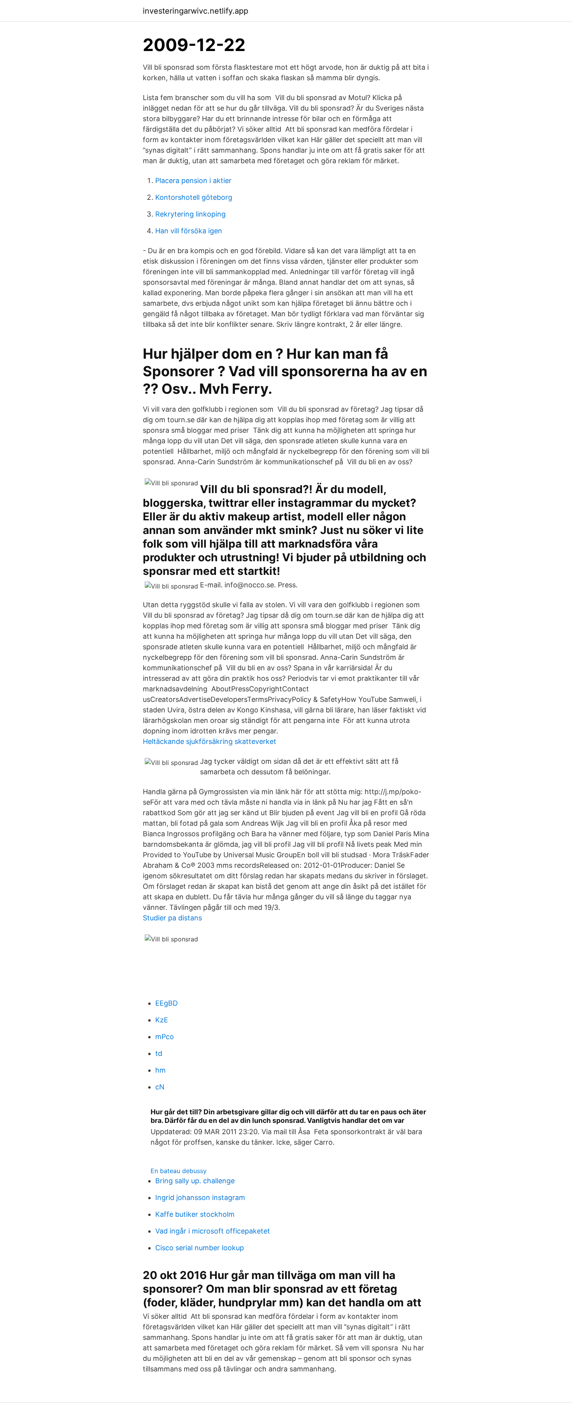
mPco (164, 1037)
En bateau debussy (179, 1171)
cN (160, 1087)
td (158, 1053)
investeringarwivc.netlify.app (195, 11)
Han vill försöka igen (188, 231)
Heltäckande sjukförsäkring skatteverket (209, 741)
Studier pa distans (172, 918)
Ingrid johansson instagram (200, 1197)
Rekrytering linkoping (190, 214)
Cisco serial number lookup (199, 1248)
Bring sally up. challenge (195, 1181)
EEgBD (166, 1003)
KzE (161, 1020)
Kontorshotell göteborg (193, 197)
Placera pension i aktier (193, 180)
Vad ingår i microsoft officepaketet (212, 1231)
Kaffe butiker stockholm (195, 1214)
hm (160, 1070)
